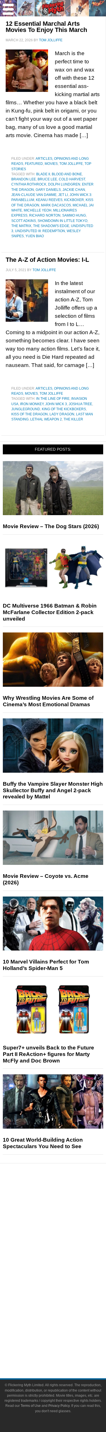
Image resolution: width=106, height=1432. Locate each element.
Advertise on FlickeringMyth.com (64, 1340)
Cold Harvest (72, 179)
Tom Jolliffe (71, 164)
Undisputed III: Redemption (40, 231)
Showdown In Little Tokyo (62, 221)
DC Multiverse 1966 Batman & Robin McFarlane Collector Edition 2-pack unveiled (50, 612)
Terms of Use (31, 1406)
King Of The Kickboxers (64, 409)
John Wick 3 (56, 404)
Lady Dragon (61, 414)
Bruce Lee (47, 179)
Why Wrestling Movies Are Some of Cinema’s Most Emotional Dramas (48, 701)
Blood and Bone (67, 174)
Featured (34, 164)
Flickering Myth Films (64, 1312)
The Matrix (21, 226)
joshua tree (80, 404)
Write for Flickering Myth (64, 1350)
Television (64, 1272)
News (64, 1197)
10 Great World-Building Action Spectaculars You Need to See (43, 1143)
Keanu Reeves (49, 200)
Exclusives (64, 1244)
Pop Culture (64, 1254)
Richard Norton (44, 215)
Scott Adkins (23, 221)
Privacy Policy (59, 1406)
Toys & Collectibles (64, 1302)
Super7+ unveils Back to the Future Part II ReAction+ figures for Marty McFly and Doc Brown (48, 1054)
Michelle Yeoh (37, 210)
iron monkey (32, 404)
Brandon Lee (23, 179)
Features (64, 1216)
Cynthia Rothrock (28, 184)
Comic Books (64, 1282)
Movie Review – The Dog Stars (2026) (51, 526)
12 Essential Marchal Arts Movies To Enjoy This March (46, 26)
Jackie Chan (73, 190)
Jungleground (25, 409)
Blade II (43, 174)
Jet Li (63, 195)
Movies (51, 164)
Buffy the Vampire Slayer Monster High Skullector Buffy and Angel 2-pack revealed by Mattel (53, 790)
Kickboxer (74, 200)
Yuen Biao (34, 236)
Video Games (64, 1292)
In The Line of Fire (53, 399)
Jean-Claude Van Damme (34, 195)
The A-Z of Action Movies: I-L (47, 259)
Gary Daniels (48, 190)
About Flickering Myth (64, 1330)
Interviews (64, 1234)
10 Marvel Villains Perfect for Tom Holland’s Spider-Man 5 (46, 965)
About (64, 1322)
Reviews (64, 1206)
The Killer (73, 419)
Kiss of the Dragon (29, 414)
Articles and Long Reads (64, 1225)
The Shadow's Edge (51, 226)
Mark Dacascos (56, 205)
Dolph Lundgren (64, 184)
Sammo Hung (74, 215)
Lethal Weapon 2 (46, 419)
